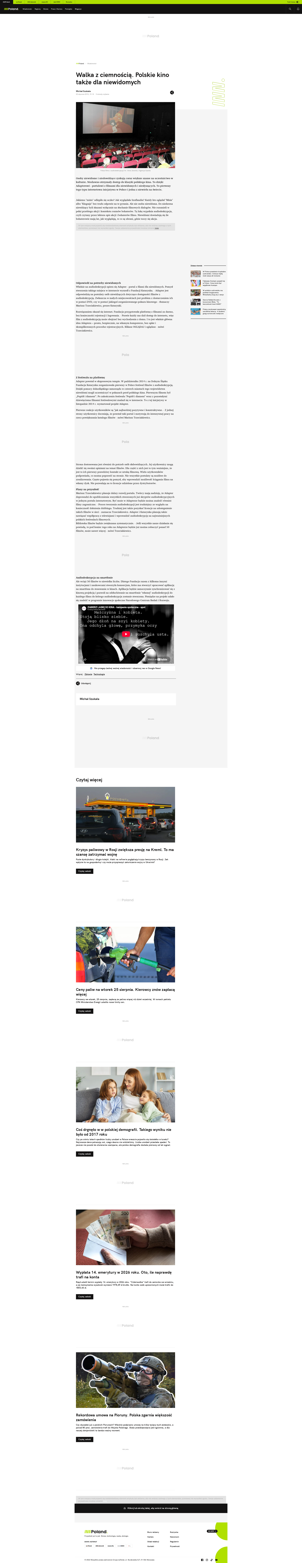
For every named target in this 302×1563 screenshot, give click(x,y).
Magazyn (78, 9)
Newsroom (174, 1537)
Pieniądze (68, 9)
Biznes (45, 9)
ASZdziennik (31, 2)
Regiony (38, 9)
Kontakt (150, 1546)
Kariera (150, 1537)
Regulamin (174, 1541)
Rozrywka (69, 2)
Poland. (6, 2)
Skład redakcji (153, 1541)
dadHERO (57, 2)
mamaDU (45, 2)
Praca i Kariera (56, 9)
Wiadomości (27, 9)
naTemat (19, 2)
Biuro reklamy (153, 1532)
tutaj (157, 228)
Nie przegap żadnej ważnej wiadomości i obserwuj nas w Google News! (127, 668)
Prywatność (175, 1546)
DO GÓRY (211, 1531)
